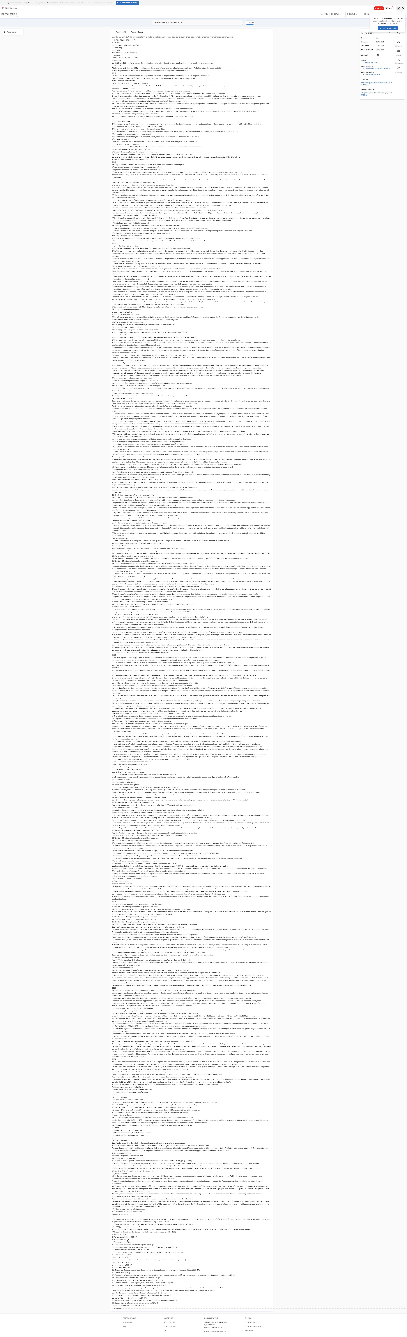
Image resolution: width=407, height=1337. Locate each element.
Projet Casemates (170, 1326)
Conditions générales (252, 1322)
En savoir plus (108, 3)
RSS (124, 1326)
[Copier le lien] (371, 79)
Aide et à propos (169, 1322)
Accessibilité (249, 1331)
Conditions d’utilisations (253, 1326)
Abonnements (127, 1322)
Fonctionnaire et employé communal (377, 69)
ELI (165, 1331)
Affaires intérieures (371, 63)
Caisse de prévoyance (372, 75)
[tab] (398, 34)
